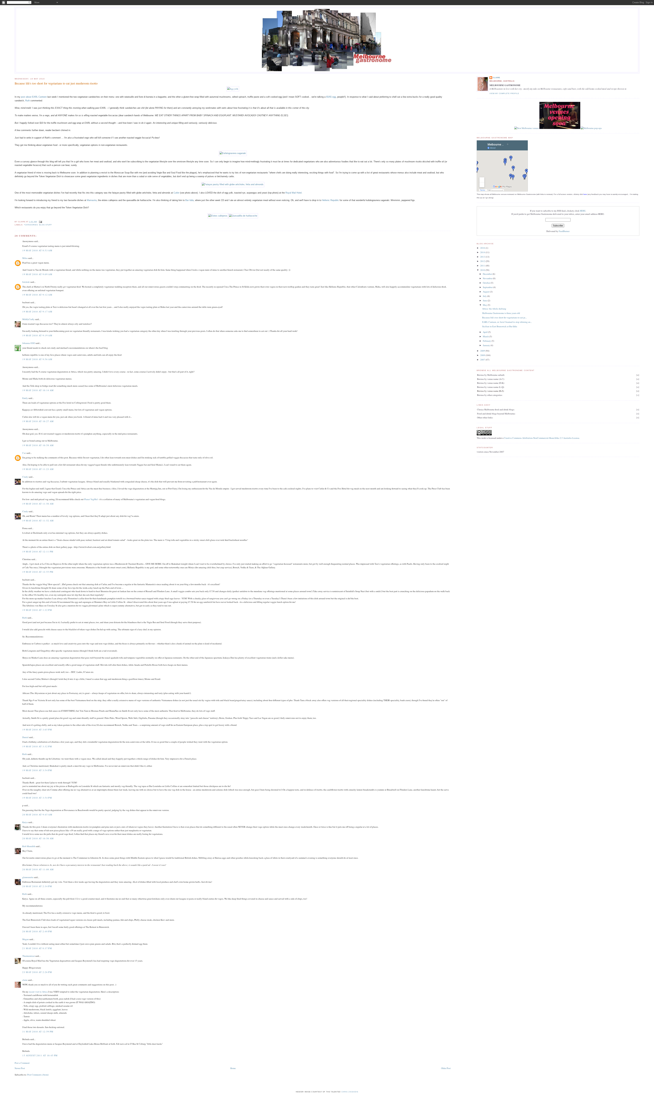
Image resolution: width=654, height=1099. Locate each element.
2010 (483, 270)
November (488, 278)
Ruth (27, 100)
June (485, 300)
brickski (26, 281)
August (486, 291)
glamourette (27, 877)
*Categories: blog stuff (38, 225)
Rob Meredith (28, 846)
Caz (24, 452)
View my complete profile (504, 93)
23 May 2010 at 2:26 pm (37, 972)
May (485, 304)
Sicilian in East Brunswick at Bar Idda (499, 326)
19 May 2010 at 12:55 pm (37, 571)
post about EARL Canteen (34, 97)
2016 (483, 247)
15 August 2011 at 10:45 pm (40, 1055)
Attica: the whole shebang (494, 308)
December (488, 273)
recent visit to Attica (38, 991)
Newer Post (20, 1068)
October (487, 282)
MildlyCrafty (28, 319)
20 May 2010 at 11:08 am (38, 869)
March (486, 336)
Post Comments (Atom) (38, 1074)
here (585, 194)
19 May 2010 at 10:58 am (38, 445)
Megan (25, 939)
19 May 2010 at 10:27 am (38, 421)
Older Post (446, 1068)
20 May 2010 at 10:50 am (38, 838)
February (487, 340)
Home (233, 1068)
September (488, 287)
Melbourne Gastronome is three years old (501, 313)
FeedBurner (564, 231)
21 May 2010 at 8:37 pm (37, 948)
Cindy (25, 476)
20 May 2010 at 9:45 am (37, 814)
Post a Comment (22, 1062)
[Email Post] (40, 222)
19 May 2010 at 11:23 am (38, 469)
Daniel (25, 737)
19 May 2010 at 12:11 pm (37, 551)
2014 (483, 252)
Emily (25, 398)
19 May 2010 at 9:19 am (37, 335)
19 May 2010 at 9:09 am (37, 274)
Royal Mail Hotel (293, 192)
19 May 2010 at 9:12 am (37, 294)
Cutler (176, 192)
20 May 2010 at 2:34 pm (37, 886)
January (486, 345)
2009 (483, 350)
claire (24, 979)
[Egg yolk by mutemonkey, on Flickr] (232, 88)
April (485, 332)
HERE (583, 210)
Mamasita (92, 200)
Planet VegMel (91, 499)
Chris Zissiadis (349, 1092)
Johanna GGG (28, 343)
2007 (483, 359)
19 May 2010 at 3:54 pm (37, 770)
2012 (483, 261)
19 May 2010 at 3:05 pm (37, 729)
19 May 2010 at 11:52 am (38, 520)
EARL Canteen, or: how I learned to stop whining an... (507, 321)
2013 (483, 256)
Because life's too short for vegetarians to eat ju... (504, 317)
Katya (25, 822)
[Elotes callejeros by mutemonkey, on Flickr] (217, 215)
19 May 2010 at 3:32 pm (37, 746)
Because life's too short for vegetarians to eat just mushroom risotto (56, 83)
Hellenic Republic (330, 200)
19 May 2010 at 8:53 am (37, 250)
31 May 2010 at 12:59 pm (37, 1031)
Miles (25, 258)
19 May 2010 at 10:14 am (38, 390)
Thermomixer (28, 955)
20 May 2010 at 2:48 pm (37, 931)
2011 (483, 265)
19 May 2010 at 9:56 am (37, 359)
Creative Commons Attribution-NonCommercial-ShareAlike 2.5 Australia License (541, 437)
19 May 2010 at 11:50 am (38, 503)
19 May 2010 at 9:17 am (37, 311)
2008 (483, 355)
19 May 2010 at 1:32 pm (37, 610)
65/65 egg (331, 97)
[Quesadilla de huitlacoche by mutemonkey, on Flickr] (243, 215)
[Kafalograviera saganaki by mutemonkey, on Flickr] (233, 153)
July (485, 296)
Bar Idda (189, 200)
